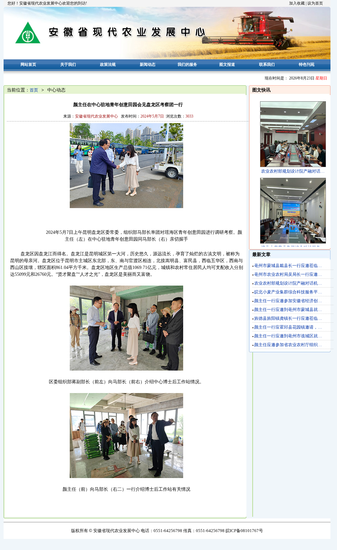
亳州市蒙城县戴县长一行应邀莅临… (288, 265)
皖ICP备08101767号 (244, 530)
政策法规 (108, 64)
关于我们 (68, 64)
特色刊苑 (307, 64)
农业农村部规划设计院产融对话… (293, 171)
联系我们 (267, 64)
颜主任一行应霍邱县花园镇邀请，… (288, 327)
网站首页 (28, 64)
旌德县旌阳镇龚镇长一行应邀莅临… (288, 318)
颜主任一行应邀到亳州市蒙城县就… (288, 309)
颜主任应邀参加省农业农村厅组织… (288, 344)
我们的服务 (187, 64)
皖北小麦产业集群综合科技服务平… (288, 291)
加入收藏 (297, 3)
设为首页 (315, 3)
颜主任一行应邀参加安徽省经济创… (288, 300)
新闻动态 (147, 64)
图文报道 (227, 64)
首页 (34, 90)
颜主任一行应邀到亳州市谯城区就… (288, 335)
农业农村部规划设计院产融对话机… (288, 283)
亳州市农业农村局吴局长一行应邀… (288, 274)
